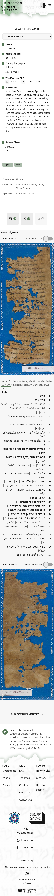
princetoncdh (29, 847)
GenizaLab (27, 833)
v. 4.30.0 (27, 883)
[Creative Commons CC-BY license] (27, 874)
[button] (12, 8)
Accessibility (27, 860)
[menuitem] (9, 771)
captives (7, 165)
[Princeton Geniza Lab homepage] (16, 818)
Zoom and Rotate (33, 238)
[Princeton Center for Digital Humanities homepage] (37, 818)
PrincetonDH (29, 840)
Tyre (7, 150)
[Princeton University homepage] (27, 891)
